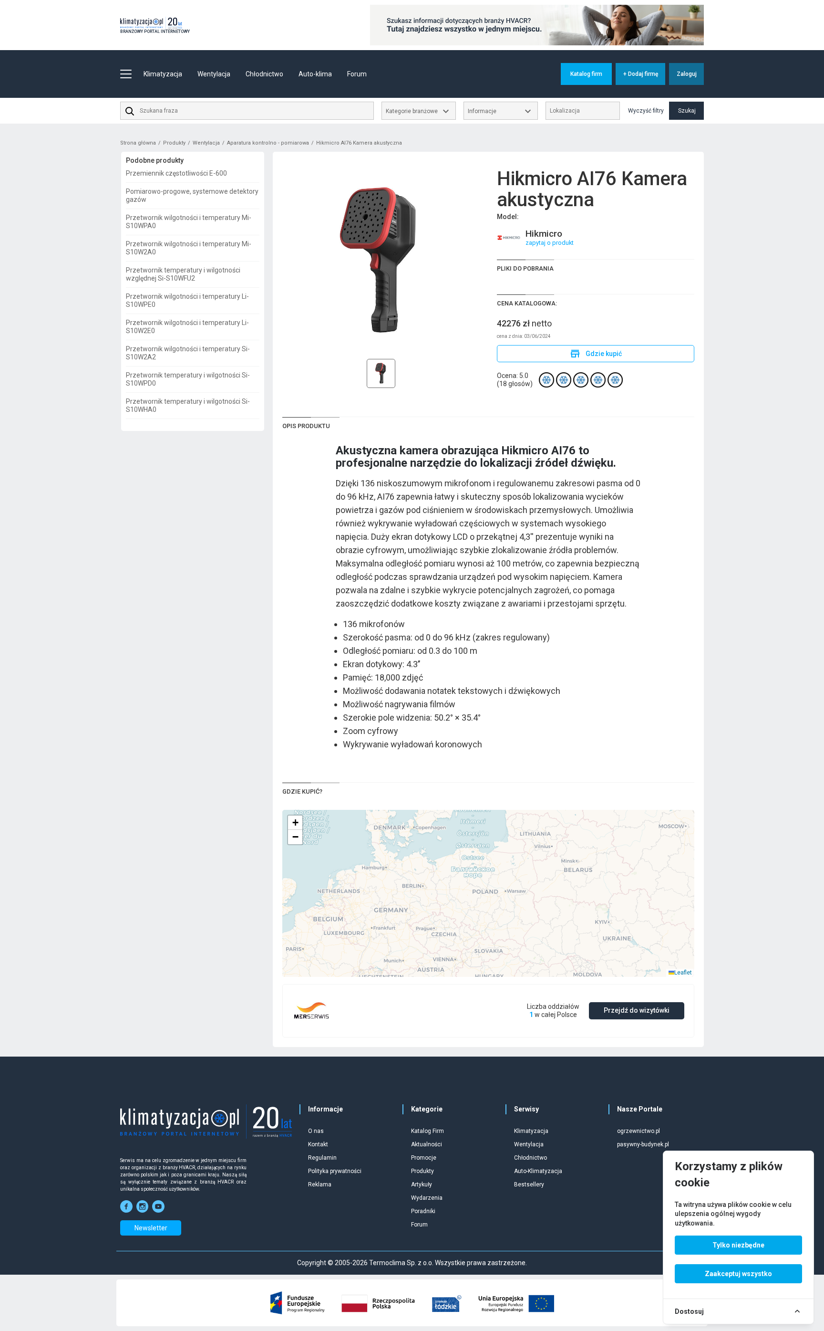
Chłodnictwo (530, 1157)
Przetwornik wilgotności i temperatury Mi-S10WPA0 (188, 222)
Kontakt (318, 1144)
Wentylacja (206, 143)
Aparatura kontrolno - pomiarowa (268, 143)
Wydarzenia (427, 1198)
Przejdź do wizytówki (637, 1010)
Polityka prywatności (334, 1171)
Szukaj (687, 110)
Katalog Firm (427, 1131)
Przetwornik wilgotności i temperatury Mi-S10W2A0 (188, 248)
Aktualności (426, 1144)
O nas (316, 1131)
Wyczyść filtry (646, 110)
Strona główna (138, 143)
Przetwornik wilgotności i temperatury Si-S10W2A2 (188, 353)
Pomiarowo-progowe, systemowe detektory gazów (192, 195)
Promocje (423, 1157)
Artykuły (421, 1184)
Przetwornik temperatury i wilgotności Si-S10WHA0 (188, 405)
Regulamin (322, 1157)
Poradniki (423, 1211)
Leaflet (683, 972)
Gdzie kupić (595, 353)
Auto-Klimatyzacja (538, 1171)
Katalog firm (586, 74)
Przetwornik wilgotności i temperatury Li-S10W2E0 (187, 327)
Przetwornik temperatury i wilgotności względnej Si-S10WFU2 (183, 274)
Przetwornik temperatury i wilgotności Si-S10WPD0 (188, 379)
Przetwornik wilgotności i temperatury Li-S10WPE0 (187, 300)
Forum (357, 74)
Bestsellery (529, 1184)
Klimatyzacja (531, 1131)
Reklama (319, 1184)
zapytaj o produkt (549, 242)
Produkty (174, 143)
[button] (295, 823)
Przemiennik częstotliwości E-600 (176, 173)
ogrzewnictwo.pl (638, 1131)
